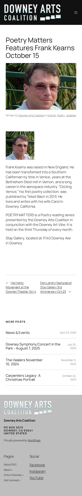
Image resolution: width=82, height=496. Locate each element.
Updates (71, 115)
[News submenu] (12, 469)
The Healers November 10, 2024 (24, 362)
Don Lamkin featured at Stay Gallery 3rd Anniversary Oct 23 (56, 287)
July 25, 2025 (72, 346)
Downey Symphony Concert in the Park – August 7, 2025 (33, 346)
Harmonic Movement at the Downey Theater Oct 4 (21, 287)
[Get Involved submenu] (20, 480)
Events (52, 115)
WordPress (34, 440)
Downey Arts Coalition (31, 115)
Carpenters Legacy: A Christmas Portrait (23, 377)
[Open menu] (76, 12)
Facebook (37, 464)
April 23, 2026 (68, 332)
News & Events (18, 333)
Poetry (60, 115)
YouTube (36, 477)
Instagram (37, 471)
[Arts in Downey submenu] (23, 475)
